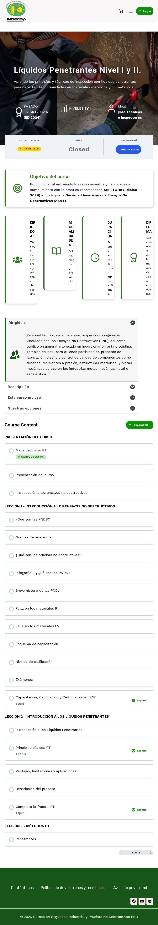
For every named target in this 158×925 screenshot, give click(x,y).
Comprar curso (128, 149)
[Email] (142, 901)
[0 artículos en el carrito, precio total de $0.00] (121, 11)
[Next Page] (150, 852)
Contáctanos (22, 887)
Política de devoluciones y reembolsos (73, 887)
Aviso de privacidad (130, 887)
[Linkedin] (149, 901)
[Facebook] (133, 901)
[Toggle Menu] (131, 11)
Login (147, 11)
